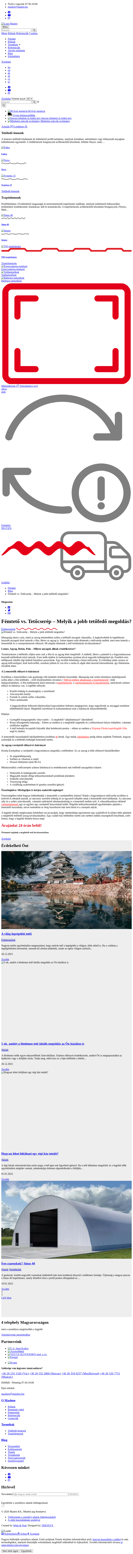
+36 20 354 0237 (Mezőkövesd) (80, 1373)
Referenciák (22, 33)
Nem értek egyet (10, 1551)
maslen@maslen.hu (18, 6)
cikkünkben (83, 736)
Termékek (13, 44)
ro (9, 81)
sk (9, 76)
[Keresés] (34, 30)
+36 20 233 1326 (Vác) (15, 1373)
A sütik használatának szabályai (24, 1520)
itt (57, 736)
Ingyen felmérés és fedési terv (56, 118)
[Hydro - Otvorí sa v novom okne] (12, 1362)
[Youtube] (9, 15)
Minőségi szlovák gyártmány (55, 121)
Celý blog (6, 1297)
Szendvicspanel (16, 1460)
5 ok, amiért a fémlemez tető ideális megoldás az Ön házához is (42, 1043)
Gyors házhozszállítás (23, 115)
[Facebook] (9, 12)
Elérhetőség (14, 56)
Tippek (4, 1050)
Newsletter (6, 1494)
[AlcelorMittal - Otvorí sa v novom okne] (16, 1351)
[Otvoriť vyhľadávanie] (3, 105)
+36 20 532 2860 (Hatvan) (45, 1373)
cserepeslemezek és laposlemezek (92, 682)
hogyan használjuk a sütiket (107, 1539)
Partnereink (13, 1412)
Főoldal (12, 38)
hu (9, 67)
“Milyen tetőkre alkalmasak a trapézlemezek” (86, 679)
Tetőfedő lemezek (10, 191)
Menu (4, 33)
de (9, 73)
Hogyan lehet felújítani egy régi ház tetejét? (30, 1153)
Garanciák (13, 1418)
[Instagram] (9, 18)
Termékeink (15, 1269)
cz (9, 79)
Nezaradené (14, 1446)
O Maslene (8, 1400)
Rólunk (12, 33)
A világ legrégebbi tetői (16, 933)
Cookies (33, 33)
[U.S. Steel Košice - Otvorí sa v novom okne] (18, 1348)
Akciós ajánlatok (16, 50)
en (9, 70)
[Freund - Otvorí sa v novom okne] (13, 1357)
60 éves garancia (36, 111)
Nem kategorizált (16, 1458)
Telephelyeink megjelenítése (15, 1334)
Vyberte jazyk (18, 98)
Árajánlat (6, 61)
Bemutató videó (16, 1409)
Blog (10, 53)
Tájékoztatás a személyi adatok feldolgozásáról (32, 1517)
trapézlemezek (64, 682)
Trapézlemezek (9, 263)
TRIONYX (47, 1525)
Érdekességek (8, 629)
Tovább (5, 959)
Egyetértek (26, 1551)
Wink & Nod (19, 1525)
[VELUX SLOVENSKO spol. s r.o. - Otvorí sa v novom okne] (27, 1354)
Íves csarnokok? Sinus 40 (18, 1263)
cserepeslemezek (10, 804)
